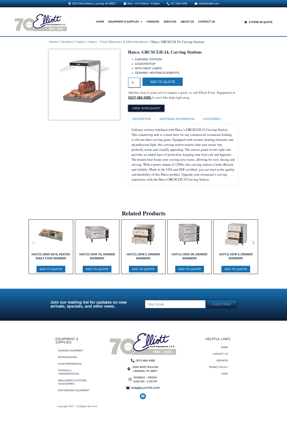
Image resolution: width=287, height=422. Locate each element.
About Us (187, 21)
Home (100, 21)
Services (170, 21)
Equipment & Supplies (123, 21)
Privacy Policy (218, 367)
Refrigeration (67, 357)
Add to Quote (162, 82)
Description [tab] (141, 119)
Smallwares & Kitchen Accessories (72, 382)
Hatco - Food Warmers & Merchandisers (118, 42)
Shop (224, 373)
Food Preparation (70, 363)
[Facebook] (143, 396)
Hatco (80, 42)
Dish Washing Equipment (73, 390)
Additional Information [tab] (176, 119)
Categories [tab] (212, 119)
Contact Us (206, 21)
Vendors (152, 21)
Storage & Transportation (68, 372)
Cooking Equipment (70, 350)
